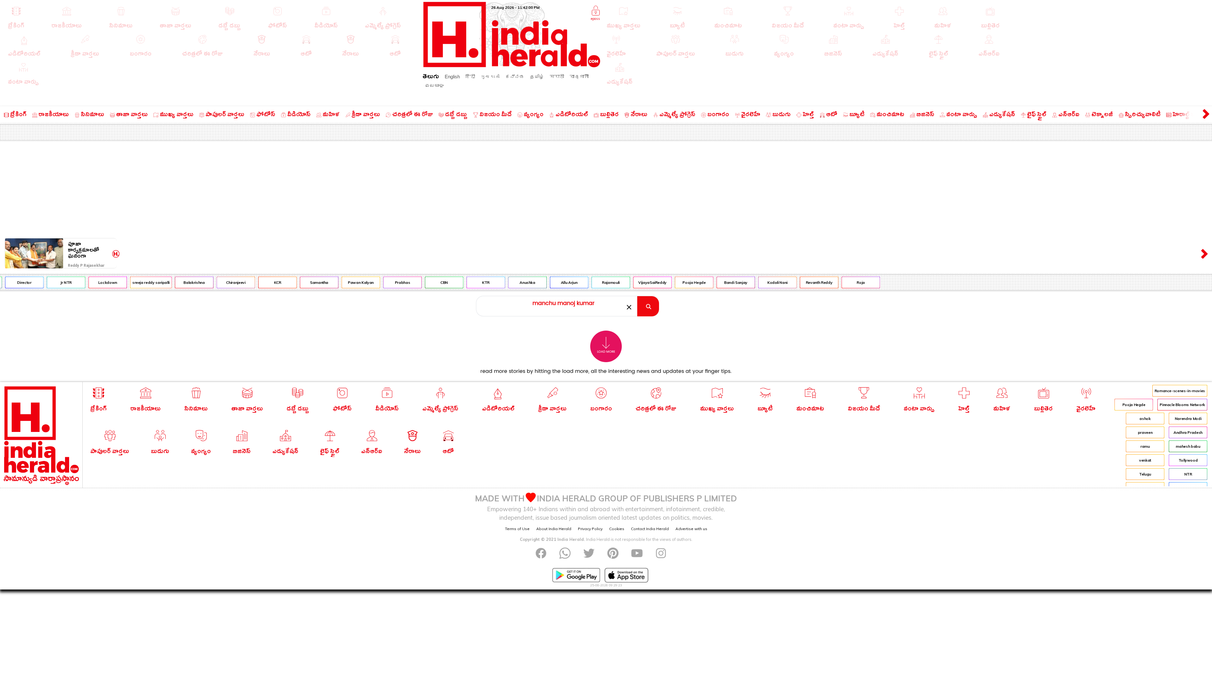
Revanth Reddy (801, 282)
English (452, 76)
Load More (606, 351)
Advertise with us (691, 528)
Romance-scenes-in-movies (1180, 390)
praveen (1145, 432)
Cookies (616, 528)
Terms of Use (517, 528)
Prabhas (384, 282)
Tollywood (1188, 460)
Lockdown (89, 282)
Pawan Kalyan (343, 282)
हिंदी (470, 76)
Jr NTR (48, 282)
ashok (1144, 418)
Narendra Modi (1188, 418)
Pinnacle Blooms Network (1182, 404)
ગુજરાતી (490, 76)
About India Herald (553, 528)
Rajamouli (593, 282)
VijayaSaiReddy (635, 282)
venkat (1145, 460)
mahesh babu (1188, 446)
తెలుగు (431, 77)
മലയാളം (434, 85)
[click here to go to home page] (512, 65)
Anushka (510, 282)
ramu (1145, 446)
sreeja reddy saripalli (133, 282)
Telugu (1145, 474)
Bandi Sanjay (718, 282)
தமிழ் (537, 76)
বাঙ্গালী (579, 76)
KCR (260, 282)
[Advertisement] (606, 188)
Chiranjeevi (218, 282)
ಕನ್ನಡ (514, 76)
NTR (1188, 474)
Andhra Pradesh (1188, 432)
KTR (468, 282)
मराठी (557, 76)
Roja (843, 282)
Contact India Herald (650, 528)
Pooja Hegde (676, 282)
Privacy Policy (590, 528)
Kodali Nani (760, 282)
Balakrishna (176, 282)
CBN (427, 282)
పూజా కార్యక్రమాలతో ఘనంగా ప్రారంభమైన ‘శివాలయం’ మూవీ (89, 250)
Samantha (302, 282)
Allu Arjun (551, 282)
